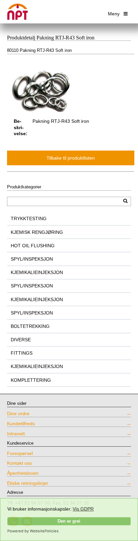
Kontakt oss (19, 463)
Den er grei (69, 521)
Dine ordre (18, 413)
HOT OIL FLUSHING (33, 245)
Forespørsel (20, 453)
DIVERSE (21, 339)
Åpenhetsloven (23, 473)
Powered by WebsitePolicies (33, 531)
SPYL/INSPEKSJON (32, 259)
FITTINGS (21, 353)
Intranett (16, 433)
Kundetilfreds (21, 423)
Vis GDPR (83, 509)
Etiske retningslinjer (27, 483)
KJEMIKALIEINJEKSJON (37, 272)
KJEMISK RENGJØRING (37, 232)
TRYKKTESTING (29, 218)
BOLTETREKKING (30, 326)
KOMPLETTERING (31, 380)
